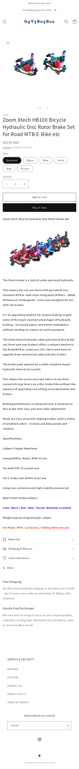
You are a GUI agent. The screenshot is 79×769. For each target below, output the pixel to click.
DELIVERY (13, 677)
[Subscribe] (67, 725)
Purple (25, 168)
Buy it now (39, 207)
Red (9, 168)
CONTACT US (14, 685)
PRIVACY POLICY (16, 694)
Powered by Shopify (47, 762)
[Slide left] (31, 108)
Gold (61, 160)
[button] (5, 22)
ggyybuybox (34, 762)
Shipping (6, 147)
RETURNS (12, 669)
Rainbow (12, 160)
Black (30, 160)
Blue (46, 160)
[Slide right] (48, 108)
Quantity (7, 176)
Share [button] (10, 567)
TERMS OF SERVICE (18, 702)
